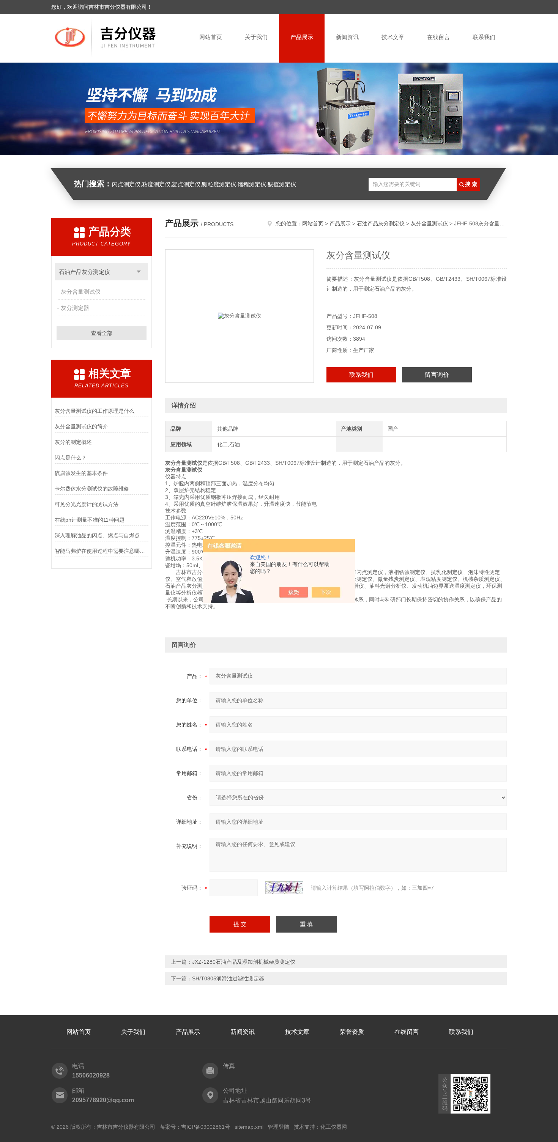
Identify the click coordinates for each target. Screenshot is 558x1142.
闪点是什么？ (71, 458)
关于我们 (256, 37)
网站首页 (210, 37)
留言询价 (437, 374)
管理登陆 (278, 1127)
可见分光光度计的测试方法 (86, 504)
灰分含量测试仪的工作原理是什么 (94, 411)
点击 (138, 271)
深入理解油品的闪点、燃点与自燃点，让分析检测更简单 (101, 535)
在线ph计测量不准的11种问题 (90, 520)
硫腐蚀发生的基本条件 (81, 473)
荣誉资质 (352, 1032)
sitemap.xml (249, 1127)
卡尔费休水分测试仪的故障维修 (92, 489)
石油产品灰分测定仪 (84, 272)
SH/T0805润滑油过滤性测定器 (228, 978)
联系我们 (484, 37)
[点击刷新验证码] (284, 887)
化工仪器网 (333, 1127)
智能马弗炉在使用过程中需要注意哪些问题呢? (101, 551)
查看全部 (101, 333)
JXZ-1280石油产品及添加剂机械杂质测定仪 (243, 962)
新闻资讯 (347, 37)
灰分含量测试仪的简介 (81, 426)
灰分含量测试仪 (81, 291)
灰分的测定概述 (73, 442)
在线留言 (438, 37)
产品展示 (301, 37)
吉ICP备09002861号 (205, 1127)
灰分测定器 (75, 308)
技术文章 (392, 37)
